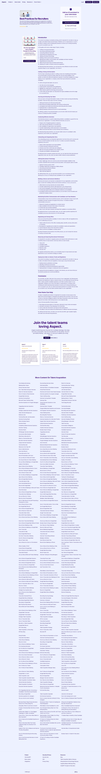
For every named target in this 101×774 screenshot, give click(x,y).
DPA (44, 759)
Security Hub (45, 757)
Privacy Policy (46, 761)
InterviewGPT (28, 757)
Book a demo (28, 759)
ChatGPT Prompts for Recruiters (67, 765)
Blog (61, 757)
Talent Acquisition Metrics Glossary (68, 759)
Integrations (27, 761)
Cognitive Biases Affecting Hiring (67, 763)
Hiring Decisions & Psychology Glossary (69, 761)
